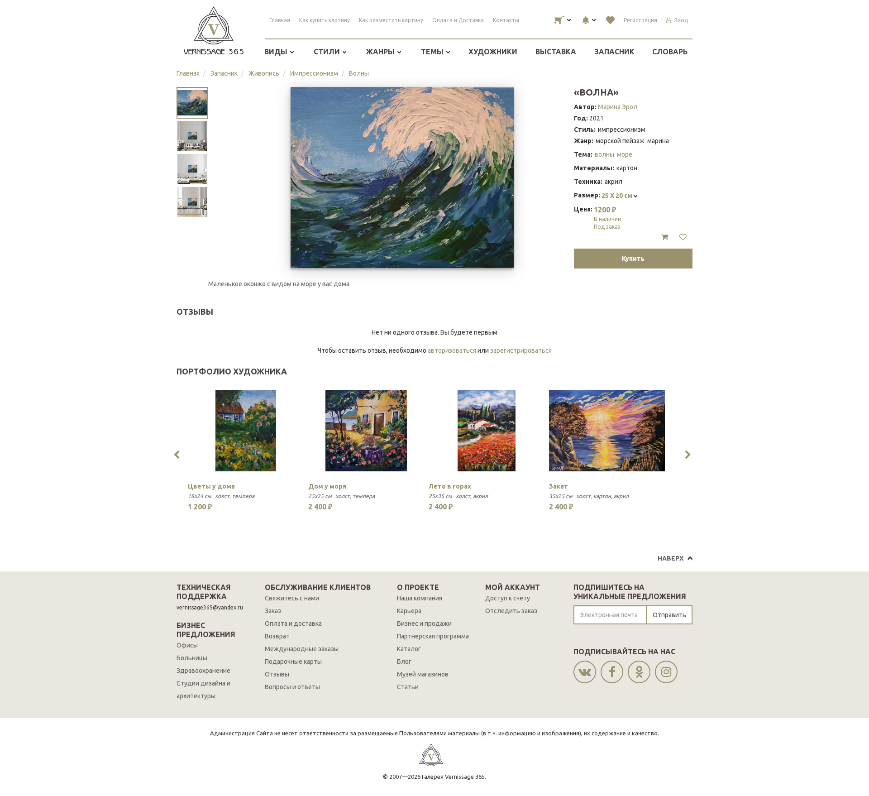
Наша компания (419, 598)
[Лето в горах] (486, 430)
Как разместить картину (391, 20)
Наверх (670, 558)
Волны (359, 73)
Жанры (381, 52)
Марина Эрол (617, 106)
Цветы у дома (211, 486)
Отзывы (277, 674)
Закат (558, 486)
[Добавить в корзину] (664, 237)
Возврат (277, 636)
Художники (492, 52)
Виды (276, 52)
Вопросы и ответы (292, 687)
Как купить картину (324, 20)
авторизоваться (452, 350)
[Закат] (607, 430)
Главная (279, 20)
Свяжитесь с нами (292, 598)
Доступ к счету (507, 598)
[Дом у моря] (366, 430)
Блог (404, 661)
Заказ (273, 610)
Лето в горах (450, 486)
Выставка (555, 52)
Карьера (409, 610)
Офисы (187, 645)
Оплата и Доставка (458, 20)
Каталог (409, 648)
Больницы (192, 658)
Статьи (408, 687)
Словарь (670, 52)
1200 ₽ (607, 218)
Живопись (263, 73)
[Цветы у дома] (246, 430)
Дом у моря (327, 486)
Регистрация (640, 20)
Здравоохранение (203, 670)
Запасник (614, 52)
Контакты (506, 20)
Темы (433, 52)
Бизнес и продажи (424, 623)
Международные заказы (302, 648)
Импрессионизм (314, 73)
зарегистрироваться (521, 350)
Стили (328, 52)
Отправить (669, 615)
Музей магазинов (423, 674)
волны (604, 154)
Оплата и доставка (293, 623)
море (624, 154)
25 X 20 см (618, 195)
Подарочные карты (293, 661)
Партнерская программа (433, 636)
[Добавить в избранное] (682, 237)
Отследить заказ (511, 610)
